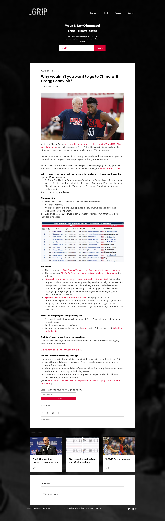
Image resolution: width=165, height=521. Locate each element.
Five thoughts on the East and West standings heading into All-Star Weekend (82, 461)
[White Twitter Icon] (129, 509)
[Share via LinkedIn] (53, 413)
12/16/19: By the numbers (117, 459)
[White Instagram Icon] (132, 509)
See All (132, 432)
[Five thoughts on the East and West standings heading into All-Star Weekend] (82, 446)
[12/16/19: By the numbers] (119, 446)
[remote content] (58, 396)
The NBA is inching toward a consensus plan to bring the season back (46, 461)
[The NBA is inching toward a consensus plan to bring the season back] (46, 446)
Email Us (98, 508)
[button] (132, 52)
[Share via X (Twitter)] (47, 413)
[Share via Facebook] (42, 413)
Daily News (45, 405)
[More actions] (122, 70)
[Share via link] (58, 413)
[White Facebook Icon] (136, 509)
